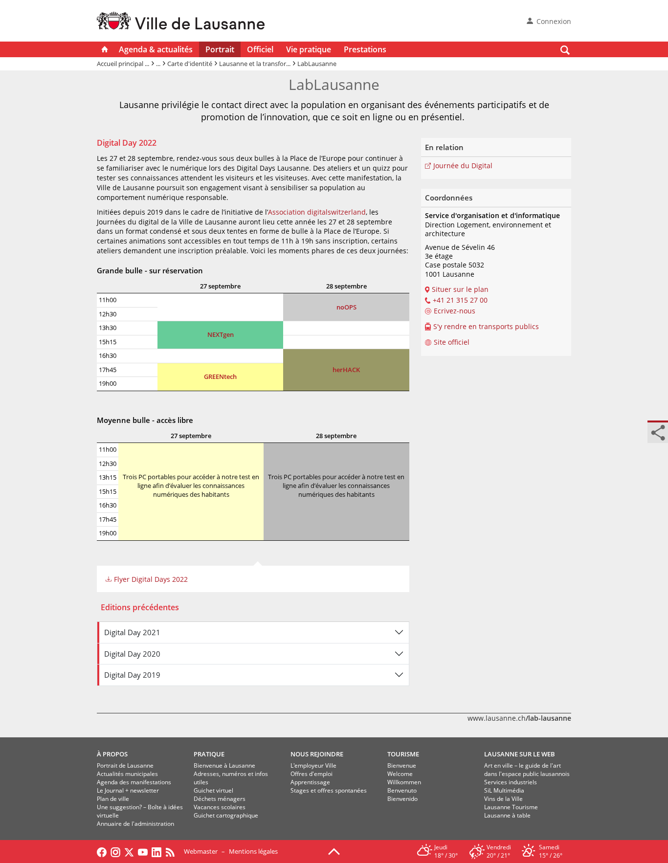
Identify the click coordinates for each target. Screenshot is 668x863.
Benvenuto (402, 790)
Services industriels (510, 782)
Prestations (365, 49)
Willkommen (404, 782)
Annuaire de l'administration (135, 823)
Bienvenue (401, 765)
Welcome (400, 774)
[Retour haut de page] (334, 850)
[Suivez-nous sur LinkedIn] (156, 851)
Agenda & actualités (156, 49)
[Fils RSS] (172, 851)
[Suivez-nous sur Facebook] (102, 851)
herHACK (346, 369)
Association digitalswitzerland (317, 212)
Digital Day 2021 (132, 632)
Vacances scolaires (219, 807)
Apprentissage (310, 782)
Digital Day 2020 (132, 654)
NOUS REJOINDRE (316, 754)
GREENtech (220, 376)
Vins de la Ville (503, 799)
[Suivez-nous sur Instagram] (115, 851)
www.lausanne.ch (519, 718)
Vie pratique (308, 49)
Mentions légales (253, 851)
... (158, 63)
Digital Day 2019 (132, 675)
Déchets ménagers (219, 799)
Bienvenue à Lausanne (224, 765)
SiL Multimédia (504, 790)
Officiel (260, 49)
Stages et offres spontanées (328, 790)
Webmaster (201, 851)
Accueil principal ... (123, 63)
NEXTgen (220, 334)
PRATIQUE (209, 754)
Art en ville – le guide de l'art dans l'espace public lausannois (527, 769)
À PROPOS (112, 754)
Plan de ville (113, 799)
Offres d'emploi (311, 774)
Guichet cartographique (226, 815)
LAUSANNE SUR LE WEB (519, 754)
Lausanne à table (507, 815)
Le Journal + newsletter (128, 790)
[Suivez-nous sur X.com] (129, 851)
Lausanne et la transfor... (254, 63)
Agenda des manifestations (134, 782)
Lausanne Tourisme (511, 807)
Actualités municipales (127, 774)
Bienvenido (402, 799)
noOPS (346, 307)
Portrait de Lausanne (125, 765)
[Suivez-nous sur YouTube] (143, 851)
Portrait (219, 49)
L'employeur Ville (313, 765)
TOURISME (403, 754)
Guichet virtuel (213, 790)
